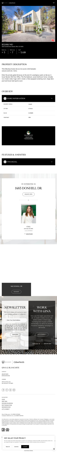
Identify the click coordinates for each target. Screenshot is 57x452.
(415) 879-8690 (29, 137)
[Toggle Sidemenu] (53, 2)
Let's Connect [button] (6, 409)
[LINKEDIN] (10, 389)
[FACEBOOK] (3, 389)
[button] (41, 334)
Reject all (8, 446)
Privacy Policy (22, 329)
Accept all (25, 446)
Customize (16, 446)
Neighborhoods (6, 407)
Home (3, 399)
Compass (46, 419)
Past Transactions (7, 405)
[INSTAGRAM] (6, 389)
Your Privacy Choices (28, 450)
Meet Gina (4, 401)
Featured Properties (7, 403)
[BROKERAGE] (13, 389)
